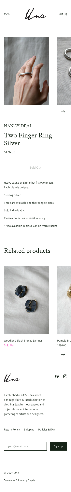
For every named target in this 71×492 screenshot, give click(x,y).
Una (16, 473)
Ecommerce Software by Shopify (19, 480)
